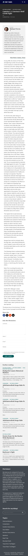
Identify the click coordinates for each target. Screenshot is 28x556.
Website (4, 346)
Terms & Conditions (14, 554)
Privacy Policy (7, 554)
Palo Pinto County (17, 9)
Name (4, 336)
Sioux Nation (6, 529)
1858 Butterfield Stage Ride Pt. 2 (14, 402)
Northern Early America (9, 532)
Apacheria (5, 535)
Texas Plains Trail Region (9, 546)
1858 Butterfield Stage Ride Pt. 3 (14, 386)
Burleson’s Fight (9, 452)
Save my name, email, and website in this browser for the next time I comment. (14, 353)
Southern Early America (9, 527)
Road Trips (5, 538)
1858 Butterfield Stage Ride (13, 420)
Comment (5, 323)
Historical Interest (7, 9)
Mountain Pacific (7, 541)
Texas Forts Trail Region (9, 544)
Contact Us (21, 554)
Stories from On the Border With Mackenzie (12, 437)
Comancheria (5, 383)
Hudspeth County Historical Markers (13, 372)
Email (4, 341)
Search (22, 512)
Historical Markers (17, 367)
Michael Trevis (6, 17)
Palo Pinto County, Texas (17, 57)
